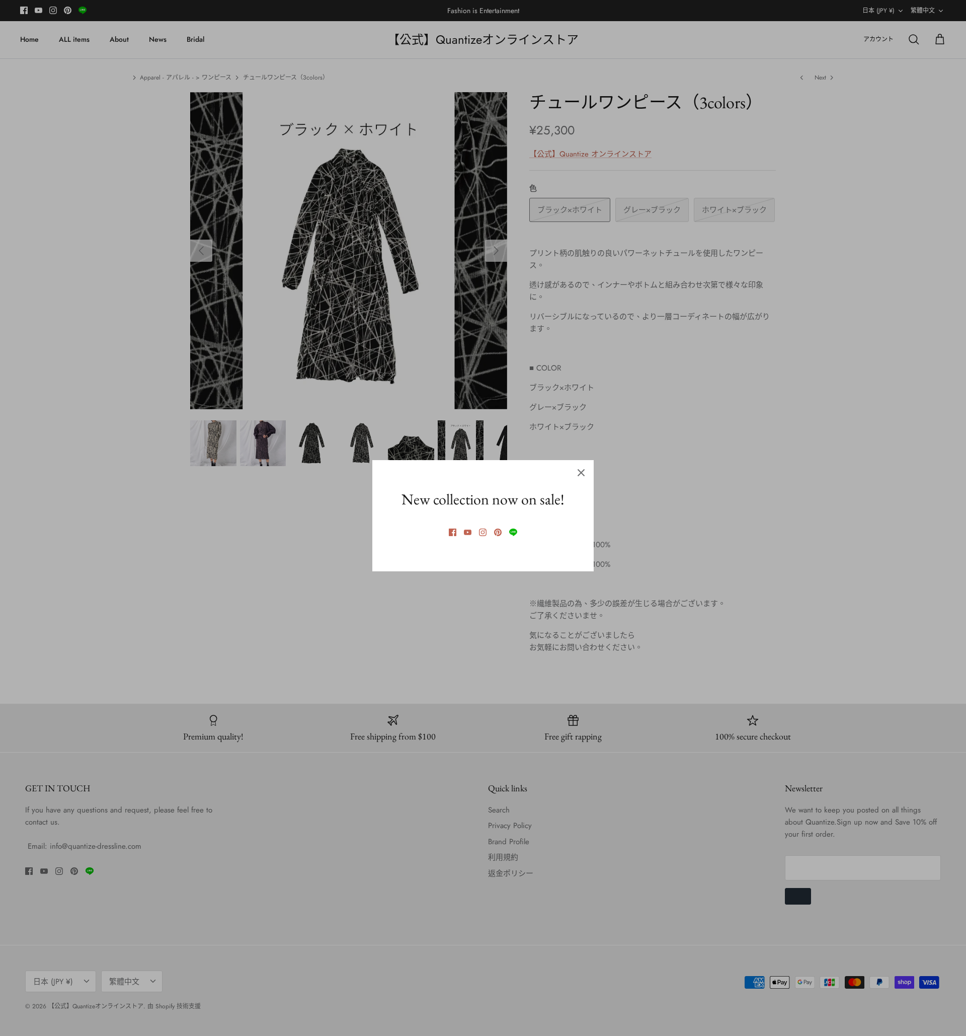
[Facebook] (452, 532)
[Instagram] (483, 532)
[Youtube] (467, 532)
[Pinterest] (498, 532)
